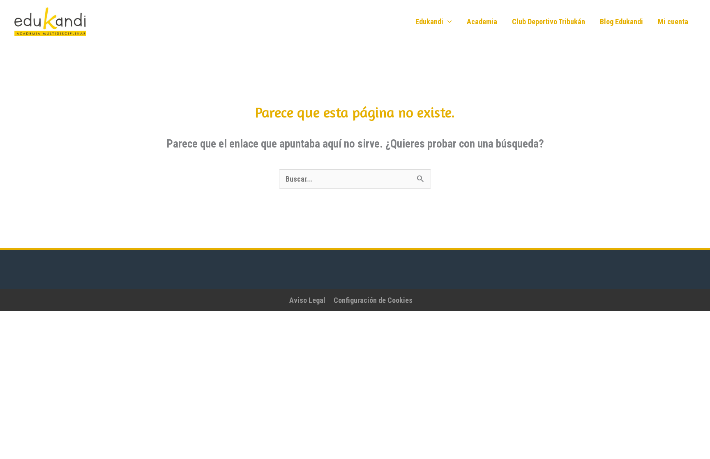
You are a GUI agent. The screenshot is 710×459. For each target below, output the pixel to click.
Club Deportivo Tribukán (548, 21)
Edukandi (429, 21)
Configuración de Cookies (373, 300)
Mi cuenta (673, 21)
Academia (482, 21)
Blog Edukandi (621, 21)
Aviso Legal (307, 300)
